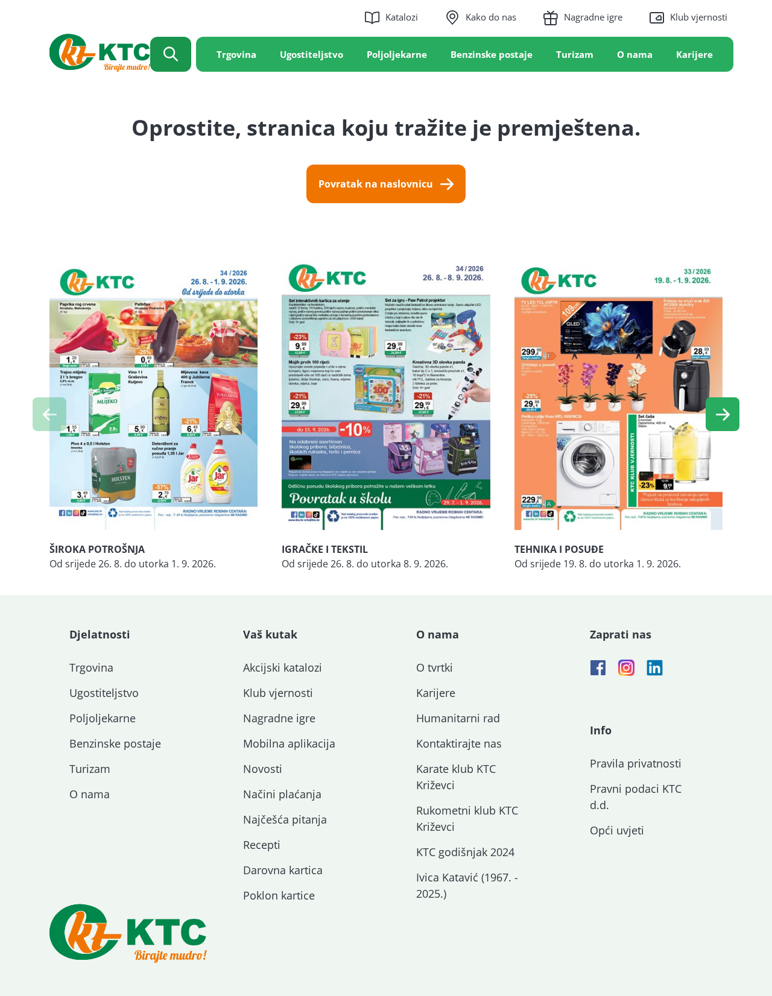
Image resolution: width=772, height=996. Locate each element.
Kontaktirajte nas (459, 743)
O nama (635, 54)
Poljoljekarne (397, 54)
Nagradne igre (593, 17)
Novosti (262, 768)
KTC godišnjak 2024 (465, 852)
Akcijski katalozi (282, 667)
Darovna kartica (283, 870)
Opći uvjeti (617, 830)
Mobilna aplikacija (289, 743)
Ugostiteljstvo (311, 54)
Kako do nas (491, 17)
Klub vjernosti (698, 17)
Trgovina (236, 54)
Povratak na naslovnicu (375, 184)
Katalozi (401, 17)
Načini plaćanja (282, 794)
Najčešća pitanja (285, 819)
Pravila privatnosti (636, 763)
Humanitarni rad (458, 718)
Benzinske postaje (492, 54)
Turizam (574, 54)
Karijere (694, 54)
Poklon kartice (279, 895)
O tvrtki (434, 667)
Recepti (261, 844)
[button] (722, 414)
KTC (99, 53)
